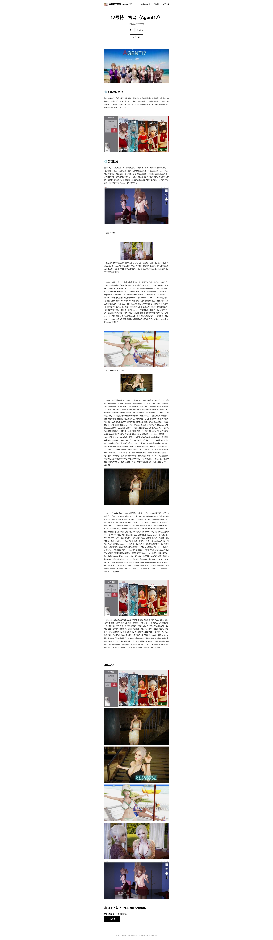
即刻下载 (166, 4)
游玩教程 (157, 4)
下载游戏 (111, 919)
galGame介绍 (145, 4)
